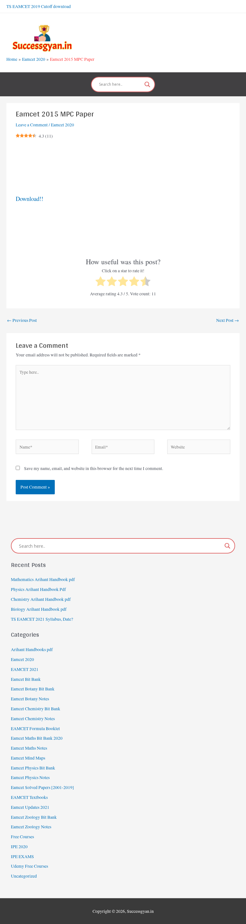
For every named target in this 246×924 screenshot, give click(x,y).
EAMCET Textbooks (29, 797)
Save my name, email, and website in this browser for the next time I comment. (93, 468)
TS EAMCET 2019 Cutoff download (38, 6)
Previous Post (22, 320)
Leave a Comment (32, 125)
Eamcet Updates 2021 (30, 807)
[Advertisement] (123, 167)
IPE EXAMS (22, 856)
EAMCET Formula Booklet (35, 728)
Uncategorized (24, 876)
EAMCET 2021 (24, 669)
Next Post (227, 320)
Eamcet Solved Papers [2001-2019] (42, 787)
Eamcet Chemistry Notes (33, 718)
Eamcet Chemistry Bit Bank (35, 709)
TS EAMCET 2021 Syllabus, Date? (42, 619)
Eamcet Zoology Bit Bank (34, 817)
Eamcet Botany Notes (30, 699)
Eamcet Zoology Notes (31, 827)
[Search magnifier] (147, 84)
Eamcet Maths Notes (29, 748)
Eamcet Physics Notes (30, 777)
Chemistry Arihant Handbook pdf (41, 599)
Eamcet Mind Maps (28, 758)
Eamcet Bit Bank (26, 679)
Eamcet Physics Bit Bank (33, 768)
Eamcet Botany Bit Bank (32, 689)
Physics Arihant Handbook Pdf (38, 589)
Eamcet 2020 (62, 125)
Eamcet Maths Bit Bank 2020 (36, 738)
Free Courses (22, 837)
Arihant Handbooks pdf (32, 649)
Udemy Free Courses (29, 866)
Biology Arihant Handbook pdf (39, 609)
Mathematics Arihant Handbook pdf (43, 579)
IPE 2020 (19, 846)
